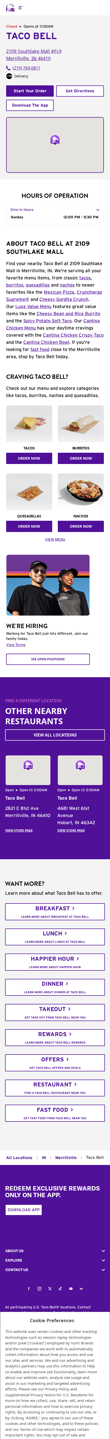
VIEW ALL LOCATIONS (55, 735)
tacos (85, 278)
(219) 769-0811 (26, 68)
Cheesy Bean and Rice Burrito (68, 314)
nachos (67, 285)
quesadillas (38, 285)
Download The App (30, 105)
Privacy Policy (57, 1388)
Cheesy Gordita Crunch (63, 299)
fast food (39, 349)
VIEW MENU (55, 539)
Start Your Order (30, 91)
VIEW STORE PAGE (19, 830)
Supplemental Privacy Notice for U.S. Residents (46, 1394)
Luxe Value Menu (33, 306)
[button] (55, 1251)
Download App (24, 1210)
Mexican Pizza (59, 292)
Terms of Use (31, 1429)
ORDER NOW (29, 458)
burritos (14, 285)
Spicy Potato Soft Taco (47, 321)
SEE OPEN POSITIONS (48, 659)
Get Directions (80, 91)
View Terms (16, 645)
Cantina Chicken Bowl (46, 342)
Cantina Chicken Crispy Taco (73, 335)
